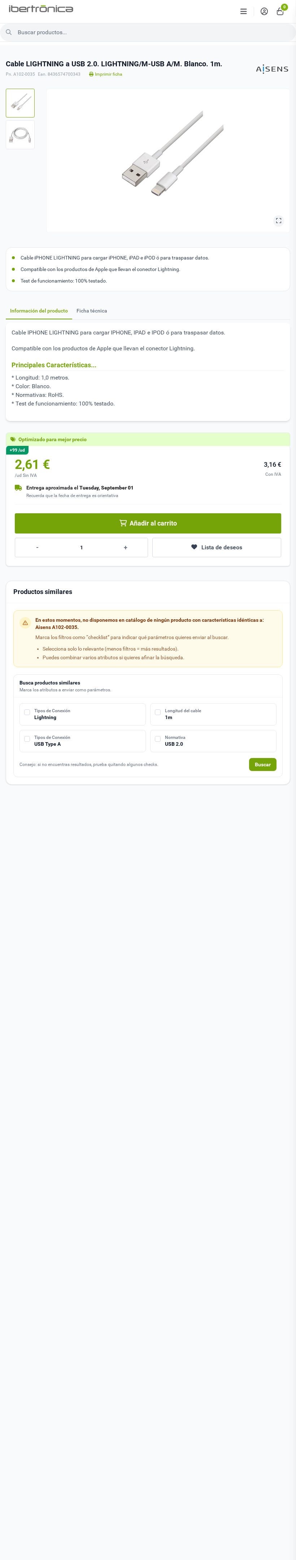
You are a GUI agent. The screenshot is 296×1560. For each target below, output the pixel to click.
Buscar (263, 764)
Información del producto (39, 311)
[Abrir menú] (243, 11)
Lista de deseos (221, 547)
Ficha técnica (92, 311)
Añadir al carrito (153, 523)
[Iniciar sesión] (264, 11)
